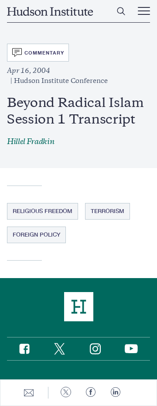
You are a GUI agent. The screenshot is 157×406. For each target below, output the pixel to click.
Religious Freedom (42, 210)
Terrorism (107, 210)
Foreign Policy (36, 234)
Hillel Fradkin (31, 141)
